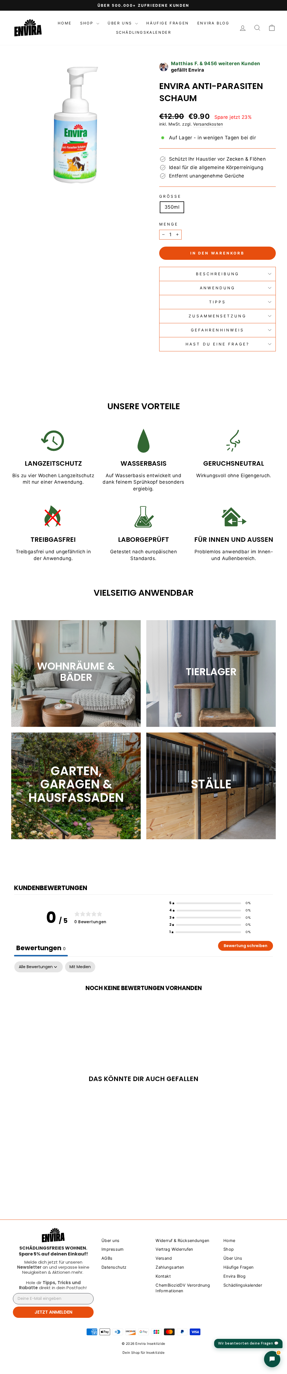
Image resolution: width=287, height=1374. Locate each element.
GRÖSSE (170, 196)
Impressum (112, 1249)
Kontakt (163, 1276)
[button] (210, 903)
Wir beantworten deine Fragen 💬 (248, 1343)
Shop (87, 23)
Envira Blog (213, 23)
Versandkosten (208, 124)
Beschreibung (217, 274)
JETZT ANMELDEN (53, 1312)
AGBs (107, 1258)
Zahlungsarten (170, 1267)
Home (65, 23)
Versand (164, 1258)
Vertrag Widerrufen (174, 1249)
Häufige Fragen (167, 23)
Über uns (110, 1240)
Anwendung (217, 288)
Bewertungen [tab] (41, 947)
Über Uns (121, 23)
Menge (168, 224)
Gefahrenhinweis (217, 330)
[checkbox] (80, 966)
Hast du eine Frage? (217, 344)
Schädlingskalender (143, 32)
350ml (172, 207)
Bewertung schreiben (245, 945)
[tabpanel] (143, 1005)
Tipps (217, 302)
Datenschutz (114, 1267)
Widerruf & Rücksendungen (182, 1240)
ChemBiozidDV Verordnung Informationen (183, 1288)
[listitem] (53, 1251)
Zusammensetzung (217, 316)
